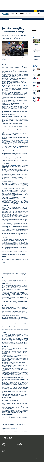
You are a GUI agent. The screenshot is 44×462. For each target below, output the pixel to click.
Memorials (11, 431)
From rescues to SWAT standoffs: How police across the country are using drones (37, 45)
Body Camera (34, 74)
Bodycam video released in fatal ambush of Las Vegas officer (36, 48)
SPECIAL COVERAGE (39, 14)
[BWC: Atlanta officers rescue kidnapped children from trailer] (38, 98)
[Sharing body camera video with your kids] (38, 69)
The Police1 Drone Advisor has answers (15, 19)
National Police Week (16, 431)
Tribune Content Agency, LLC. (10, 429)
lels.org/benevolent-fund (10, 423)
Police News (25, 431)
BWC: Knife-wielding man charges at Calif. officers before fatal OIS (34, 85)
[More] (19, 14)
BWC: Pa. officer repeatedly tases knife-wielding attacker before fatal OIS (37, 52)
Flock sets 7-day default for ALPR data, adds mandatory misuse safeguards (37, 56)
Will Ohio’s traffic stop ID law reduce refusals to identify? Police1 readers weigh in (37, 60)
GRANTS (35, 13)
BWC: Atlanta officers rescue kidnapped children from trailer (34, 100)
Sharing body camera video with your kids (34, 70)
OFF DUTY (26, 14)
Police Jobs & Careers (34, 90)
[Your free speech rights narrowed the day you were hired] (38, 91)
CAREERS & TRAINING (22, 14)
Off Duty (34, 68)
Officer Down (21, 431)
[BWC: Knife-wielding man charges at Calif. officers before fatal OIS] (38, 83)
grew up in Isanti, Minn (15, 165)
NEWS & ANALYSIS (12, 14)
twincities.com (14, 428)
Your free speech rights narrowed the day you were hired (34, 93)
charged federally (19, 147)
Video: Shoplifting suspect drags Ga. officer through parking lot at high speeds (34, 77)
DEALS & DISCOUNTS (30, 14)
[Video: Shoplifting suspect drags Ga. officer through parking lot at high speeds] (38, 75)
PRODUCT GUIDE (17, 14)
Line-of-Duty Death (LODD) (6, 431)
